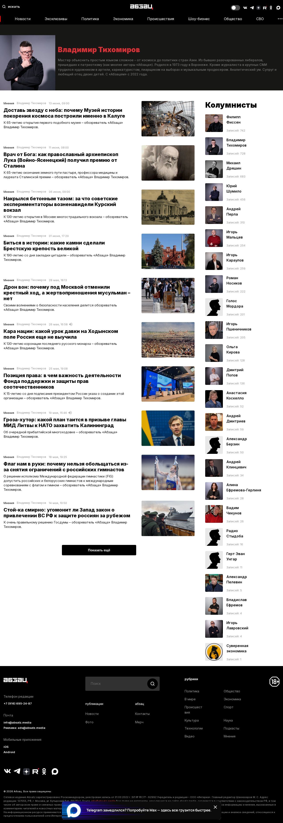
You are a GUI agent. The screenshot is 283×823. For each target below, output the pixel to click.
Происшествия (160, 19)
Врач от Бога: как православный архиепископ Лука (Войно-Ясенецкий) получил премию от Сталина (61, 160)
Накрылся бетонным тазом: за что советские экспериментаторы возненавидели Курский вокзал (61, 204)
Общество (233, 19)
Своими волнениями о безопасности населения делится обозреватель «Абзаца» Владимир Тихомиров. (60, 307)
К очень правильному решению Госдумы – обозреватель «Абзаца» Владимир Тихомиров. (65, 524)
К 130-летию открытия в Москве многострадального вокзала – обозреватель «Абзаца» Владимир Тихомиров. (66, 219)
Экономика (123, 19)
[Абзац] (141, 7)
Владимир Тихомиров (31, 103)
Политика (90, 19)
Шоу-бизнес (199, 19)
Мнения (9, 103)
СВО (260, 19)
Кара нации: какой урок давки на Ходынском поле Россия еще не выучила (61, 334)
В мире (190, 699)
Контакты (142, 714)
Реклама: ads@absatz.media (24, 727)
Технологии (194, 728)
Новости (23, 19)
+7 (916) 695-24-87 (18, 703)
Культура (192, 720)
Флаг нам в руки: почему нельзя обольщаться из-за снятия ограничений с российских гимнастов (66, 466)
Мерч (139, 722)
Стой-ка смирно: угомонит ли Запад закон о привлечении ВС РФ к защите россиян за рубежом (67, 512)
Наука (228, 720)
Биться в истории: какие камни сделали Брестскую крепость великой (54, 245)
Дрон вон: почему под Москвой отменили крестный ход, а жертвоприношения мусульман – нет (67, 292)
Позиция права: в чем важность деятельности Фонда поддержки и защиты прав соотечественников (62, 381)
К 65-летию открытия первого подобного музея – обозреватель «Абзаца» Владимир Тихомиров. (63, 124)
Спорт (228, 707)
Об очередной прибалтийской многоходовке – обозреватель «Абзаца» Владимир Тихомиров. (60, 434)
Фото (89, 722)
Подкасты (231, 728)
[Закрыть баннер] (215, 807)
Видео (190, 736)
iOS (6, 747)
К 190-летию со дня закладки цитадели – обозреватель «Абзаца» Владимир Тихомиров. (64, 257)
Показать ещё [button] (99, 550)
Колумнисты (231, 104)
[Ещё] (280, 18)
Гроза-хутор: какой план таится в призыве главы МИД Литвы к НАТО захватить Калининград (65, 422)
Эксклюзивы (56, 19)
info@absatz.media (17, 722)
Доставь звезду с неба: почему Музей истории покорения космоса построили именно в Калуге (64, 113)
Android (9, 752)
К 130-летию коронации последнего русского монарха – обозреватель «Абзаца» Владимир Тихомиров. (60, 346)
